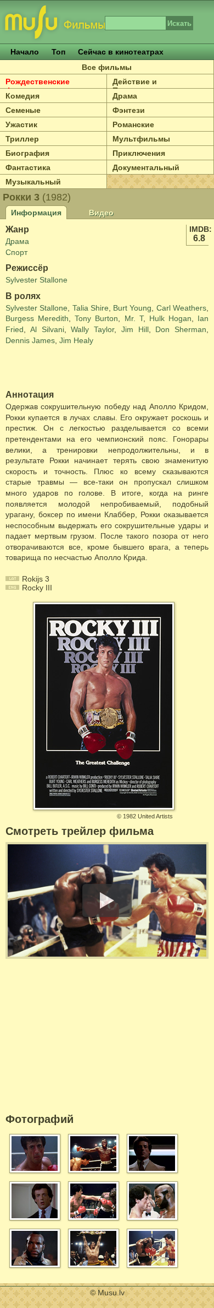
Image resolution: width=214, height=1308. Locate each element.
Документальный (145, 167)
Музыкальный (33, 181)
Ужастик (21, 124)
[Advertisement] (69, 367)
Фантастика (27, 167)
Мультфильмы (141, 138)
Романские (133, 124)
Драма (124, 95)
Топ (58, 51)
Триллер (22, 138)
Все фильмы (107, 67)
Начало (24, 51)
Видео (101, 212)
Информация (36, 212)
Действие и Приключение (138, 86)
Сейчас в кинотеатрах (121, 51)
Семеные (23, 110)
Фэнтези (128, 110)
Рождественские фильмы (37, 86)
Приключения (138, 153)
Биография (27, 153)
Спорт (16, 252)
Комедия (22, 95)
